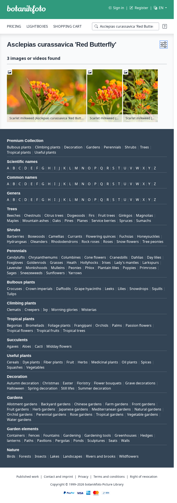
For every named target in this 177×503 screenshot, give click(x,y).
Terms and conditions (109, 476)
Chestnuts (32, 215)
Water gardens (19, 419)
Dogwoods (76, 215)
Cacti (39, 346)
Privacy (83, 476)
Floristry (83, 383)
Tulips (11, 293)
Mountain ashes (35, 220)
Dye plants (31, 362)
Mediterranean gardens (111, 409)
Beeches (14, 215)
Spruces (126, 220)
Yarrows (75, 273)
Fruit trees (106, 215)
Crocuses (14, 288)
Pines (69, 220)
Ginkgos (125, 215)
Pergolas (62, 440)
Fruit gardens (18, 409)
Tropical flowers (20, 330)
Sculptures (96, 440)
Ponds (78, 440)
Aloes (26, 346)
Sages (12, 273)
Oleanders (38, 241)
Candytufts (16, 257)
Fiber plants (53, 362)
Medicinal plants (104, 362)
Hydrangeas (17, 241)
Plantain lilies (108, 267)
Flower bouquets (108, 383)
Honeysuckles (148, 236)
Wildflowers (129, 456)
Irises (106, 262)
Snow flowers (128, 241)
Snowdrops (139, 288)
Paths (28, 440)
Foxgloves (15, 262)
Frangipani (83, 325)
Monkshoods (36, 267)
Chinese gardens (88, 404)
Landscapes (72, 456)
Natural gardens (147, 409)
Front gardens (143, 404)
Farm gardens (116, 404)
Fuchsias (126, 236)
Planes (82, 220)
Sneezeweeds (31, 273)
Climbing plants (47, 147)
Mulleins (58, 267)
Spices (146, 362)
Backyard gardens (56, 404)
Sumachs (143, 220)
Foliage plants (59, 325)
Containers (16, 435)
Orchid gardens (20, 414)
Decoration (73, 147)
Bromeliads (35, 325)
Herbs (83, 362)
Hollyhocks (89, 262)
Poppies (129, 267)
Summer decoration (94, 388)
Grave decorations (140, 383)
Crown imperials (39, 288)
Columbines (71, 257)
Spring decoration (42, 388)
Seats (113, 440)
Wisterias (88, 309)
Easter (68, 383)
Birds (11, 456)
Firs (92, 215)
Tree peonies (152, 241)
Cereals (13, 362)
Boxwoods (36, 236)
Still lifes (67, 388)
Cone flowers (95, 257)
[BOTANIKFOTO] (26, 9)
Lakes (54, 456)
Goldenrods (36, 262)
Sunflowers (55, 273)
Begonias (14, 325)
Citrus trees (53, 215)
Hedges (146, 435)
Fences (34, 435)
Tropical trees (74, 330)
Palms (117, 325)
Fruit (70, 362)
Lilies (122, 288)
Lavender (14, 267)
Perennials (112, 147)
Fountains (51, 435)
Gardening (72, 435)
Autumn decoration (23, 383)
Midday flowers (59, 346)
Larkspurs (150, 262)
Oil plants (129, 362)
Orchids (101, 325)
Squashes (15, 367)
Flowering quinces (101, 236)
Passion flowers (139, 325)
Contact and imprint (58, 476)
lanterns (14, 440)
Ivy (45, 309)
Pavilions (44, 440)
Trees (144, 147)
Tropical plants (19, 152)
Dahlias (137, 257)
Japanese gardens (73, 409)
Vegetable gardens (142, 414)
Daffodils (63, 288)
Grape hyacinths (87, 288)
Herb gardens (44, 409)
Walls (125, 440)
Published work (27, 476)
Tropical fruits (48, 330)
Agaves (13, 346)
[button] (163, 44)
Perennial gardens (51, 414)
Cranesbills (119, 257)
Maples (13, 220)
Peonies (74, 267)
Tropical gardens (109, 414)
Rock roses (91, 241)
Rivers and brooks (100, 456)
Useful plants (45, 152)
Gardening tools (97, 435)
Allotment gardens (22, 404)
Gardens (93, 147)
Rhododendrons (64, 241)
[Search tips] (165, 26)
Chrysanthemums (43, 257)
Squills (157, 288)
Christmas (51, 383)
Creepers (32, 309)
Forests (25, 456)
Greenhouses (126, 435)
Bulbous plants (19, 147)
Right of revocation (143, 476)
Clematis (14, 309)
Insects (40, 456)
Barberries (15, 236)
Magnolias (144, 215)
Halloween (15, 388)
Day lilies (154, 257)
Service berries (104, 220)
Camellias (56, 236)
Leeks (109, 288)
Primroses (148, 267)
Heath (72, 262)
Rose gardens (81, 414)
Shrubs (130, 147)
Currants (75, 236)
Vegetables (35, 367)
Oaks (56, 220)
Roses (108, 241)
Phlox (89, 267)
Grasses (56, 262)
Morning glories (64, 309)
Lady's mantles (126, 262)
